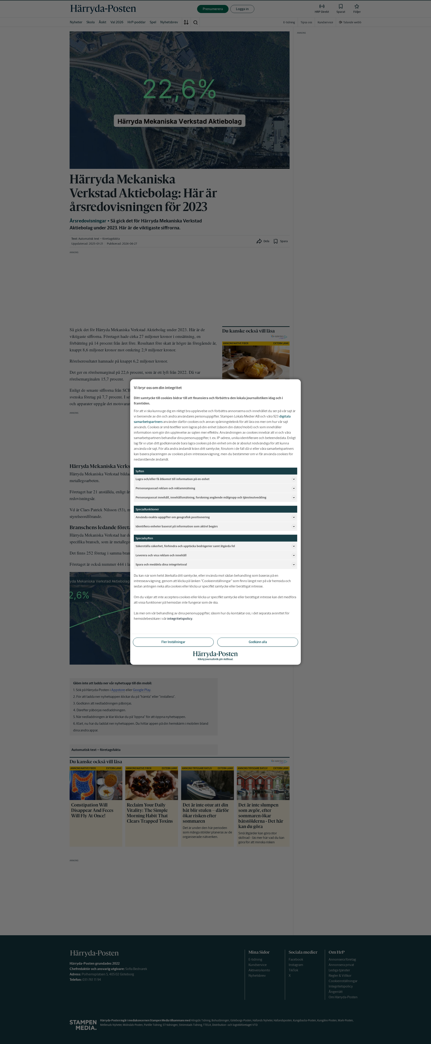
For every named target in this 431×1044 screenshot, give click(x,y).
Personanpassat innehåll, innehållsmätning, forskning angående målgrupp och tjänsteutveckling (201, 497)
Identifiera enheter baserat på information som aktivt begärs (177, 526)
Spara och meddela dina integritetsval (161, 564)
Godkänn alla (258, 642)
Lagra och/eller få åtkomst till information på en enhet (172, 479)
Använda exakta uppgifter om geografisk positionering (173, 517)
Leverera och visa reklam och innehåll (161, 555)
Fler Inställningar (173, 642)
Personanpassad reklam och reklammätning (165, 488)
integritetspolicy (179, 618)
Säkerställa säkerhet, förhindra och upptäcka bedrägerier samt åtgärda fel (185, 546)
